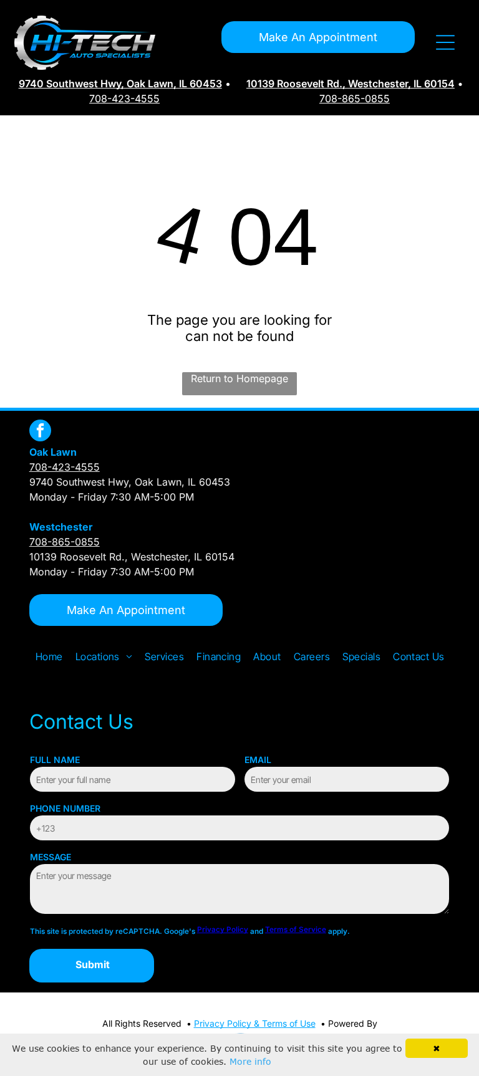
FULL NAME (55, 759)
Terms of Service (295, 929)
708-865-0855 (354, 98)
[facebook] (40, 432)
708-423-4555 (124, 98)
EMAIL (257, 759)
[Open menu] (445, 42)
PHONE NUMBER (65, 808)
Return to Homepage (239, 378)
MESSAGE (50, 857)
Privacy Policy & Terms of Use (255, 1023)
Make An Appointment (318, 37)
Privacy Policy (222, 929)
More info (250, 1061)
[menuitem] (49, 656)
